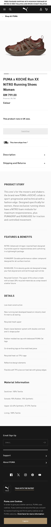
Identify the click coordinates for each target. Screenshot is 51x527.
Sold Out (25, 131)
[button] (5, 9)
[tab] (6, 73)
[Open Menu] (5, 9)
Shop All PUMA (11, 16)
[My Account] (40, 9)
